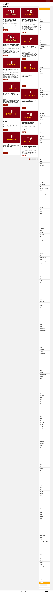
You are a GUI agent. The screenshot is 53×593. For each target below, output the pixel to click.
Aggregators (41, 21)
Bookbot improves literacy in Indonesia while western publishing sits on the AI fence (11, 145)
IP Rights (41, 265)
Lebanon (41, 305)
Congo (41, 142)
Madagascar (41, 322)
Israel (40, 276)
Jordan (41, 284)
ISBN (40, 274)
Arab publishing (13, 23)
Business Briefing (42, 113)
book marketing (42, 92)
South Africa (41, 489)
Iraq (40, 270)
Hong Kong (41, 240)
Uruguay (41, 556)
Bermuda (41, 82)
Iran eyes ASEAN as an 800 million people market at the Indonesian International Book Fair (29, 147)
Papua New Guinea (42, 403)
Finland (41, 211)
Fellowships (41, 207)
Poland (41, 416)
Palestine (41, 399)
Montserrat (41, 359)
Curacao (41, 161)
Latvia (40, 303)
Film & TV (41, 209)
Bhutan (41, 84)
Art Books (41, 52)
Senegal (41, 464)
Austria (41, 63)
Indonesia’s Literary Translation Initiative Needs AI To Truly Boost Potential (10, 120)
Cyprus (41, 163)
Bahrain (41, 71)
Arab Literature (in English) (43, 44)
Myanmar (41, 364)
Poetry (41, 414)
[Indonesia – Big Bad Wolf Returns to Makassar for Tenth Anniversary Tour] (11, 38)
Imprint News (41, 253)
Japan (40, 282)
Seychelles (41, 468)
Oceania (41, 391)
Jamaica (41, 280)
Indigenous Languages (34, 24)
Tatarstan (41, 516)
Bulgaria (41, 109)
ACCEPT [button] (47, 591)
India (40, 255)
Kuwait (41, 297)
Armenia (41, 50)
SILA (40, 472)
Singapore (41, 474)
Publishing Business (42, 426)
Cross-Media (41, 155)
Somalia (41, 485)
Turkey (41, 543)
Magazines (41, 324)
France (41, 213)
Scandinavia (41, 458)
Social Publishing (42, 483)
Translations (41, 533)
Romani (41, 447)
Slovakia (41, 476)
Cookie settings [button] (42, 591)
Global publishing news (43, 228)
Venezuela (41, 562)
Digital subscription (42, 176)
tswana (41, 537)
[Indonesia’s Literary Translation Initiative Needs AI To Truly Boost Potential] (11, 112)
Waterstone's (42, 568)
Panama (41, 401)
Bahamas (41, 69)
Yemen (41, 575)
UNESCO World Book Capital (44, 552)
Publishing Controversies (43, 428)
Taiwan (41, 512)
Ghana (41, 224)
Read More (5, 30)
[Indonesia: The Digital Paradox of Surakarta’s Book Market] (29, 94)
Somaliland (41, 487)
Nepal (40, 368)
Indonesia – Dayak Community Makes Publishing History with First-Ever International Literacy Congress (29, 21)
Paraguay (41, 405)
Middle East (41, 351)
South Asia (41, 493)
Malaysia (41, 326)
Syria (40, 510)
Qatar (40, 437)
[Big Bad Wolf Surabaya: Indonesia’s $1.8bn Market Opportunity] (11, 63)
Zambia (41, 577)
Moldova (41, 355)
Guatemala (41, 232)
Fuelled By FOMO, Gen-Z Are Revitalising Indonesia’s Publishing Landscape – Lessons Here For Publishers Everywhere (11, 95)
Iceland (41, 249)
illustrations (41, 251)
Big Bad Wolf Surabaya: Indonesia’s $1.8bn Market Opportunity (11, 70)
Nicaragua (41, 376)
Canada (41, 121)
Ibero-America (42, 247)
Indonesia (16, 48)
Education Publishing (43, 194)
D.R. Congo (41, 167)
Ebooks (41, 190)
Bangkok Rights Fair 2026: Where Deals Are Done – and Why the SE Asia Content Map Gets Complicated (29, 48)
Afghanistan (41, 17)
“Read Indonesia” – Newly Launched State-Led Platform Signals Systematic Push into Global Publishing (28, 74)
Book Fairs (16, 23)
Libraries (41, 307)
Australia (41, 61)
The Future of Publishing (43, 520)
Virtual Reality (42, 566)
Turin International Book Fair (44, 541)
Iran (31, 150)
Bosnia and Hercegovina (43, 100)
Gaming (41, 217)
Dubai (40, 186)
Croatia (41, 153)
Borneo (41, 98)
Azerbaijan (41, 67)
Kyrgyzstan (41, 299)
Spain (40, 497)
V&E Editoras (41, 560)
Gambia (41, 215)
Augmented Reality (42, 59)
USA (40, 558)
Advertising (41, 15)
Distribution (41, 180)
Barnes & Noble (42, 75)
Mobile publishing (42, 353)
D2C (40, 169)
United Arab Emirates (43, 554)
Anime (40, 36)
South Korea (41, 495)
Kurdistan (41, 295)
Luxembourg (41, 318)
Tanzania (41, 514)
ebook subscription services (44, 188)
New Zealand (41, 372)
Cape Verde (41, 123)
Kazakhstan (41, 286)
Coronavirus (41, 144)
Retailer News (42, 443)
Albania (41, 25)
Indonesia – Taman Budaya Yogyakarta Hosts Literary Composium (28, 123)
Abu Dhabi (41, 11)
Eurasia (41, 203)
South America (42, 491)
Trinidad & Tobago (42, 535)
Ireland (41, 272)
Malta (40, 334)
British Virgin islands (42, 107)
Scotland (41, 460)
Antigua (41, 38)
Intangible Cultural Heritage (44, 263)
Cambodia (30, 51)
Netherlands (41, 370)
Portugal (41, 418)
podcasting (41, 412)
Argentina (41, 48)
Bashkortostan (42, 77)
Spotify (41, 499)
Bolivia (41, 88)
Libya (40, 309)
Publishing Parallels (42, 435)
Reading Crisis (42, 441)
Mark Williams (5, 23)
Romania (41, 449)
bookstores (41, 96)
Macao (41, 320)
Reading (41, 439)
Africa (40, 19)
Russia (41, 451)
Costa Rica (41, 146)
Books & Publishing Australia (44, 94)
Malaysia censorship (43, 330)
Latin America (42, 301)
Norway (41, 389)
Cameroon (41, 119)
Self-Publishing (42, 462)
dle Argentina (42, 182)
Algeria (41, 27)
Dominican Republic (42, 184)
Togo (40, 531)
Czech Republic (42, 165)
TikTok (41, 529)
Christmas (41, 134)
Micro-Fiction (42, 349)
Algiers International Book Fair (44, 29)
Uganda (41, 545)
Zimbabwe (41, 579)
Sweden (41, 506)
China (40, 132)
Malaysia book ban (42, 328)
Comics (41, 140)
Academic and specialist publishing (43, 13)
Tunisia (41, 539)
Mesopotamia (42, 341)
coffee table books (42, 136)
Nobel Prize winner (42, 380)
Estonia (41, 199)
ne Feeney (41, 366)
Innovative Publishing (43, 261)
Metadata (41, 343)
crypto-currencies (42, 157)
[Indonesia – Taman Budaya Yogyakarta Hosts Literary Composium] (29, 116)
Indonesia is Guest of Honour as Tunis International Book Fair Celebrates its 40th (10, 20)
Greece (41, 230)
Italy (40, 278)
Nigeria (41, 378)
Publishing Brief (42, 424)
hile (40, 238)
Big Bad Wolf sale (13, 48)
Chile (40, 130)
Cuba (40, 159)
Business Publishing (42, 115)
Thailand (23, 52)
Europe (41, 205)
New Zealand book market (43, 374)
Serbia (41, 466)
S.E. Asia (14, 98)
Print (40, 420)
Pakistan (41, 397)
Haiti (40, 236)
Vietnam (25, 52)
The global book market (43, 522)
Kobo (40, 293)
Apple (40, 42)
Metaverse (41, 345)
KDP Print (41, 288)
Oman (40, 393)
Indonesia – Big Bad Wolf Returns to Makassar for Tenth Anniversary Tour (11, 45)
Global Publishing (42, 226)
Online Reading (42, 395)
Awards (41, 65)
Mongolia (41, 357)
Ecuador (41, 192)
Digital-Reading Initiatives (43, 178)
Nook (40, 382)
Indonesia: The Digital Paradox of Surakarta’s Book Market (29, 101)
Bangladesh (41, 73)
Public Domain (42, 422)
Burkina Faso (41, 111)
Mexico (41, 347)
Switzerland (41, 508)
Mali (40, 332)
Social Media (41, 481)
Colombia (41, 138)
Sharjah (41, 470)
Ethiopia (41, 201)
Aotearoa (41, 40)
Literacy (41, 311)
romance (41, 445)
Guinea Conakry (42, 234)
